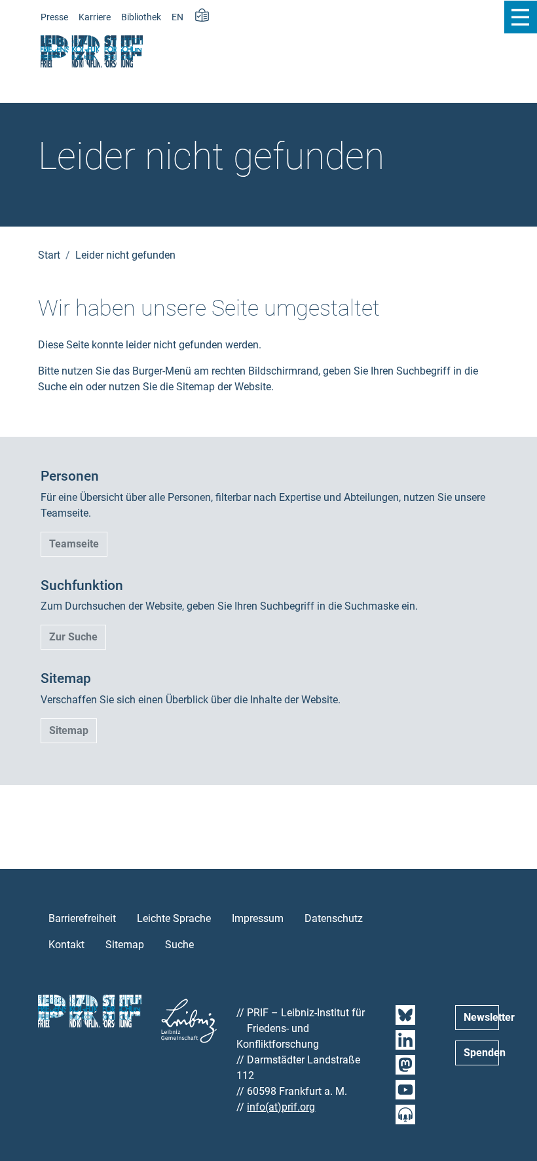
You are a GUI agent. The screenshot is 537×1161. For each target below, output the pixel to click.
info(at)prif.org (281, 1107)
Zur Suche (73, 637)
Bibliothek (141, 17)
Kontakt (66, 944)
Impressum (258, 918)
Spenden (481, 1052)
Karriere (95, 17)
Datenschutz (334, 918)
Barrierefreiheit (82, 918)
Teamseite (74, 544)
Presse (54, 17)
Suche (179, 944)
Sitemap (68, 730)
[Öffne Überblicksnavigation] (520, 17)
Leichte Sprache (174, 918)
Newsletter (481, 1017)
